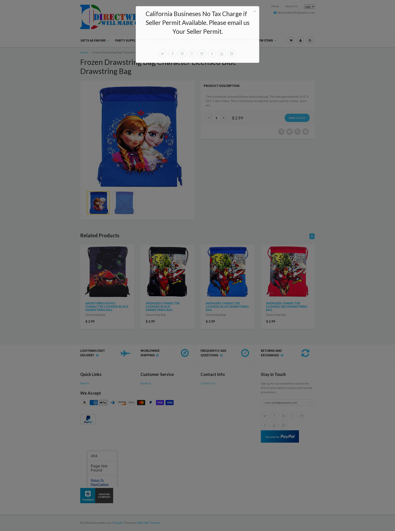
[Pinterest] (182, 53)
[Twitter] (162, 53)
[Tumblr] (212, 53)
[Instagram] (202, 53)
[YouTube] (222, 53)
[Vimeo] (232, 53)
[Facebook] (172, 53)
